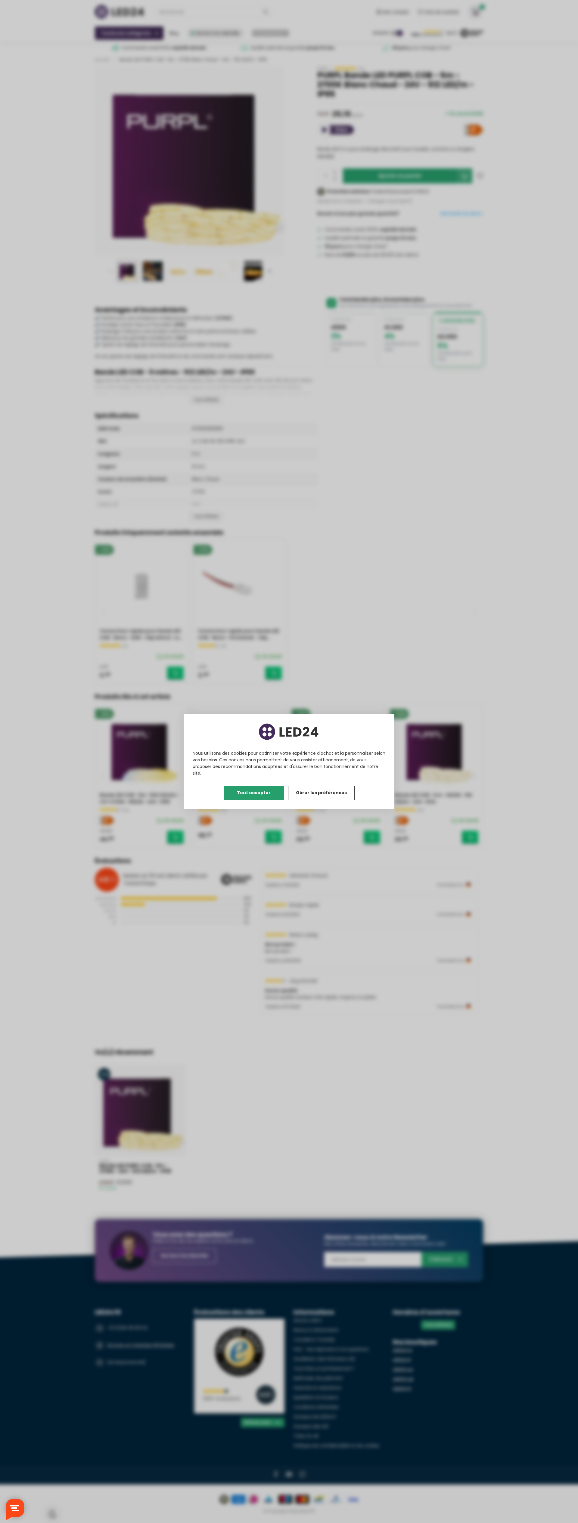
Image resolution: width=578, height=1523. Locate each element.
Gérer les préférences (321, 793)
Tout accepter (254, 793)
